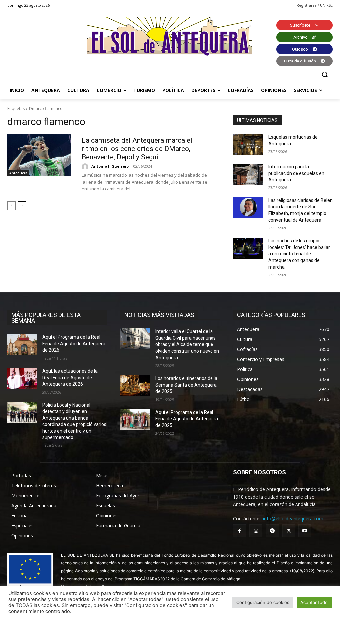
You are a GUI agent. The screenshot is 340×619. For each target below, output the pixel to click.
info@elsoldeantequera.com (293, 518)
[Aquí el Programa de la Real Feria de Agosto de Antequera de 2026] (22, 344)
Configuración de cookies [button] (262, 602)
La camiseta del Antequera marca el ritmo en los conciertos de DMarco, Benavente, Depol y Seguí (137, 148)
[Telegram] (272, 530)
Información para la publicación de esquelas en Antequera (296, 173)
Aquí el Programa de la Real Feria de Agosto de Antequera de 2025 (186, 419)
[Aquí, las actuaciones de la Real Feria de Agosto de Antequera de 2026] (22, 378)
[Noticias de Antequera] (170, 36)
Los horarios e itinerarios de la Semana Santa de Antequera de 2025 (186, 385)
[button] (325, 74)
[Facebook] (239, 530)
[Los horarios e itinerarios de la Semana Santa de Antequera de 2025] (135, 385)
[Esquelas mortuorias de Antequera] (248, 144)
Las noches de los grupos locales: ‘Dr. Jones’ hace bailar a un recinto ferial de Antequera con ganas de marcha (299, 253)
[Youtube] (304, 530)
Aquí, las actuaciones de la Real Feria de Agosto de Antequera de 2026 (70, 377)
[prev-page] (11, 205)
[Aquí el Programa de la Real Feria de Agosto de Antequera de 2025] (135, 419)
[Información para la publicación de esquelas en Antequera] (248, 174)
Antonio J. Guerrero (110, 166)
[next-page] (22, 205)
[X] (288, 530)
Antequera (18, 173)
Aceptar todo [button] (314, 602)
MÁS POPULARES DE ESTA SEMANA (46, 317)
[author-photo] (86, 166)
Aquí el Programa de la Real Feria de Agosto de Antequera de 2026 (73, 343)
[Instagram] (255, 530)
